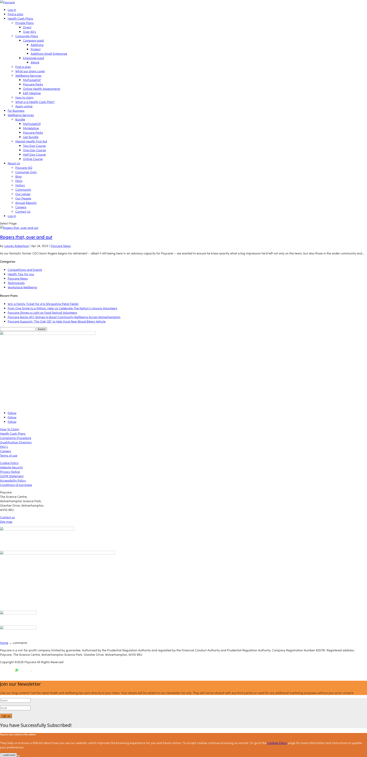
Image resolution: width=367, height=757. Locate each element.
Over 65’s (29, 31)
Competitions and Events (25, 269)
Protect (36, 49)
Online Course (33, 159)
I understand (8, 755)
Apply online (23, 106)
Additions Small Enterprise (49, 53)
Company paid (33, 40)
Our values (22, 194)
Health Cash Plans (20, 18)
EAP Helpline (32, 93)
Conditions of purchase (16, 485)
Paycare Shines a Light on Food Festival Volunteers (42, 312)
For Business (16, 110)
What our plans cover (30, 71)
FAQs (18, 181)
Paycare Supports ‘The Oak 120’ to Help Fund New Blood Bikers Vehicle (57, 321)
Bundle (20, 119)
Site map (6, 521)
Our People (23, 198)
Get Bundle (30, 137)
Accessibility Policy (13, 480)
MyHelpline (31, 128)
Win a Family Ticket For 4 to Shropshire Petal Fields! (43, 304)
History (20, 185)
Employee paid (33, 58)
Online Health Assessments (41, 88)
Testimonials (16, 283)
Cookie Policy (9, 463)
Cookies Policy (277, 743)
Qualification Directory (16, 442)
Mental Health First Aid (31, 141)
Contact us (7, 517)
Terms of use (8, 455)
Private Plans (24, 23)
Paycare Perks (33, 84)
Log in (12, 9)
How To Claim (9, 429)
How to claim (24, 97)
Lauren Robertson (16, 246)
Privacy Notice (10, 471)
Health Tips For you (21, 274)
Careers (20, 207)
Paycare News (61, 246)
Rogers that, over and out (26, 237)
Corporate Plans (26, 36)
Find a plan (15, 14)
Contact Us (22, 211)
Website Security (11, 467)
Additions (37, 45)
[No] (18, 755)
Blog (18, 176)
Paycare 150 (23, 167)
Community (23, 189)
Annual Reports (26, 202)
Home (4, 642)
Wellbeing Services (28, 75)
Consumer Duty (26, 172)
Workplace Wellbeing (22, 287)
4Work (35, 62)
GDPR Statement (12, 476)
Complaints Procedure (15, 438)
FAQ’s (4, 446)
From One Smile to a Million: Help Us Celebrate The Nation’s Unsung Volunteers (62, 308)
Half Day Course (34, 154)
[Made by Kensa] (17, 670)
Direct (27, 27)
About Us (14, 163)
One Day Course (34, 150)
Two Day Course (34, 145)
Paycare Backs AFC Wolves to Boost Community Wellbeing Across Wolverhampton (64, 317)
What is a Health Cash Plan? (35, 102)
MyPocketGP (32, 80)
